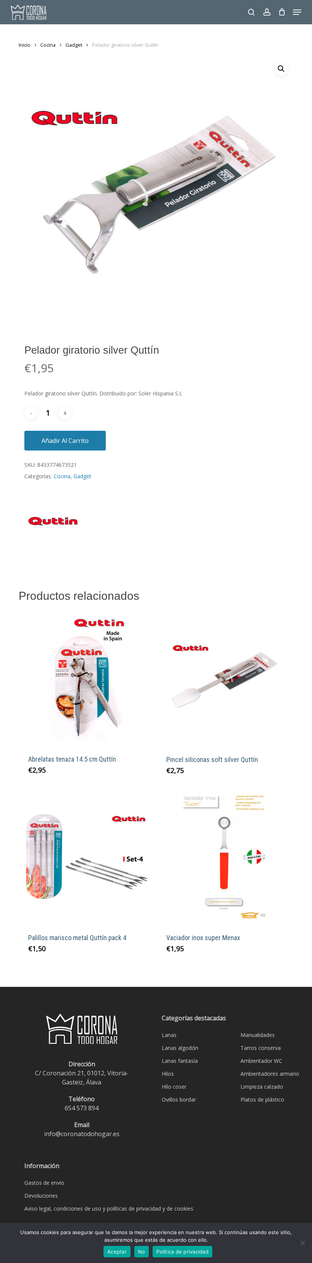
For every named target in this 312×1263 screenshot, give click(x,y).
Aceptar (117, 1252)
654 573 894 (82, 1108)
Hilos (168, 1073)
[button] (297, 12)
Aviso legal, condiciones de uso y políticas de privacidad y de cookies (108, 1208)
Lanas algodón (180, 1047)
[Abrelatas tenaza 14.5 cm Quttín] (86, 678)
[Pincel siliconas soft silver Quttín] (224, 678)
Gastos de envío (44, 1182)
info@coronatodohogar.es (81, 1134)
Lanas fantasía (180, 1060)
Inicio (24, 44)
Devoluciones (41, 1195)
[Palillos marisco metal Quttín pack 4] (86, 857)
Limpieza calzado (261, 1086)
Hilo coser (174, 1086)
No (141, 1252)
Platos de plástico (262, 1099)
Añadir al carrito (65, 440)
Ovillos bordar (179, 1099)
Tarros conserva (260, 1047)
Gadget (73, 44)
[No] (302, 1243)
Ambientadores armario (269, 1073)
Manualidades (257, 1035)
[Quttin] (52, 525)
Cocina (48, 44)
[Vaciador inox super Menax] (224, 857)
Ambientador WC (261, 1060)
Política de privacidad (182, 1252)
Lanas (169, 1035)
